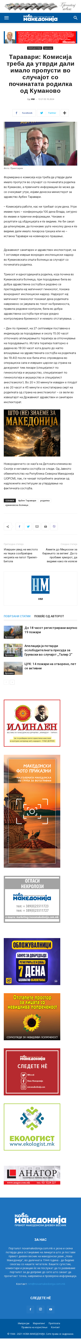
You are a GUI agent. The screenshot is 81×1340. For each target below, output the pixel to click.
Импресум (23, 1323)
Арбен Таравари (27, 500)
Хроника (48, 48)
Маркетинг (39, 1323)
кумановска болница (16, 505)
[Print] (45, 526)
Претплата (54, 1323)
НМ (33, 99)
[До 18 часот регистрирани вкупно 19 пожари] (13, 632)
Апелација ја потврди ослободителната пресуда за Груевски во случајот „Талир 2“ (48, 650)
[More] (65, 113)
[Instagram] (40, 1309)
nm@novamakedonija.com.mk (46, 1284)
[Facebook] (19, 526)
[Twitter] (28, 526)
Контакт (55, 1327)
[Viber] (54, 526)
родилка (45, 500)
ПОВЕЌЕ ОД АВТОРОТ (49, 616)
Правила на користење (34, 1327)
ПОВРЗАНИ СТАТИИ (17, 616)
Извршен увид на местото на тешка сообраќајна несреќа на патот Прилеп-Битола (21, 555)
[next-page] (12, 682)
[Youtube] (50, 1309)
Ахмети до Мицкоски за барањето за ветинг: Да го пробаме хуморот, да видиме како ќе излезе (59, 555)
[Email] (36, 526)
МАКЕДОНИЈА (34, 48)
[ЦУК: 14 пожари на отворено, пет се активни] (13, 668)
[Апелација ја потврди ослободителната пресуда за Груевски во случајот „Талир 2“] (13, 650)
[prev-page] (6, 682)
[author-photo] (40, 593)
